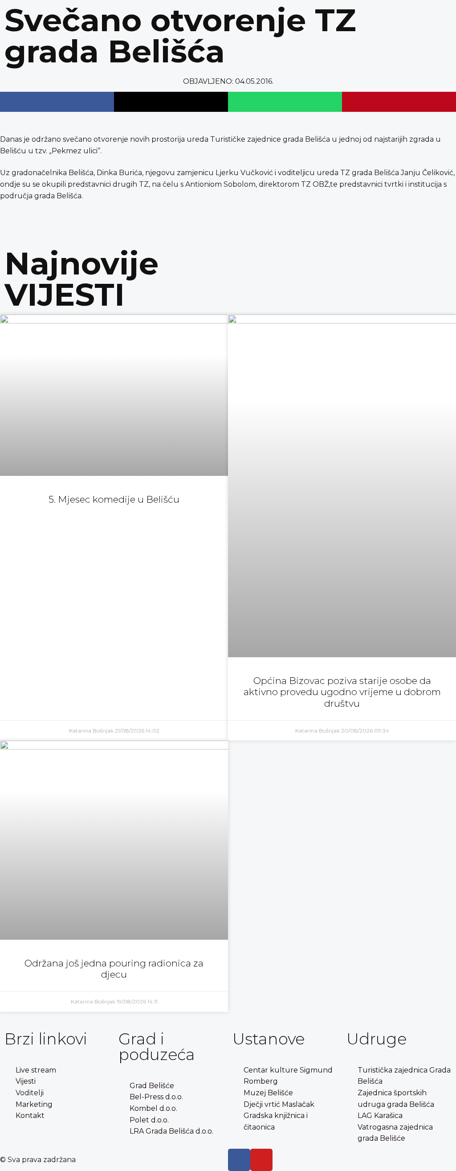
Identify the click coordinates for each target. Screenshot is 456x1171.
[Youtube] (261, 1160)
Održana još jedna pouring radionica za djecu (114, 969)
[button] (57, 102)
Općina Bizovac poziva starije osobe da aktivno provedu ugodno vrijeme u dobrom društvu (342, 691)
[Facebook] (239, 1160)
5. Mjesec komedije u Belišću (114, 499)
